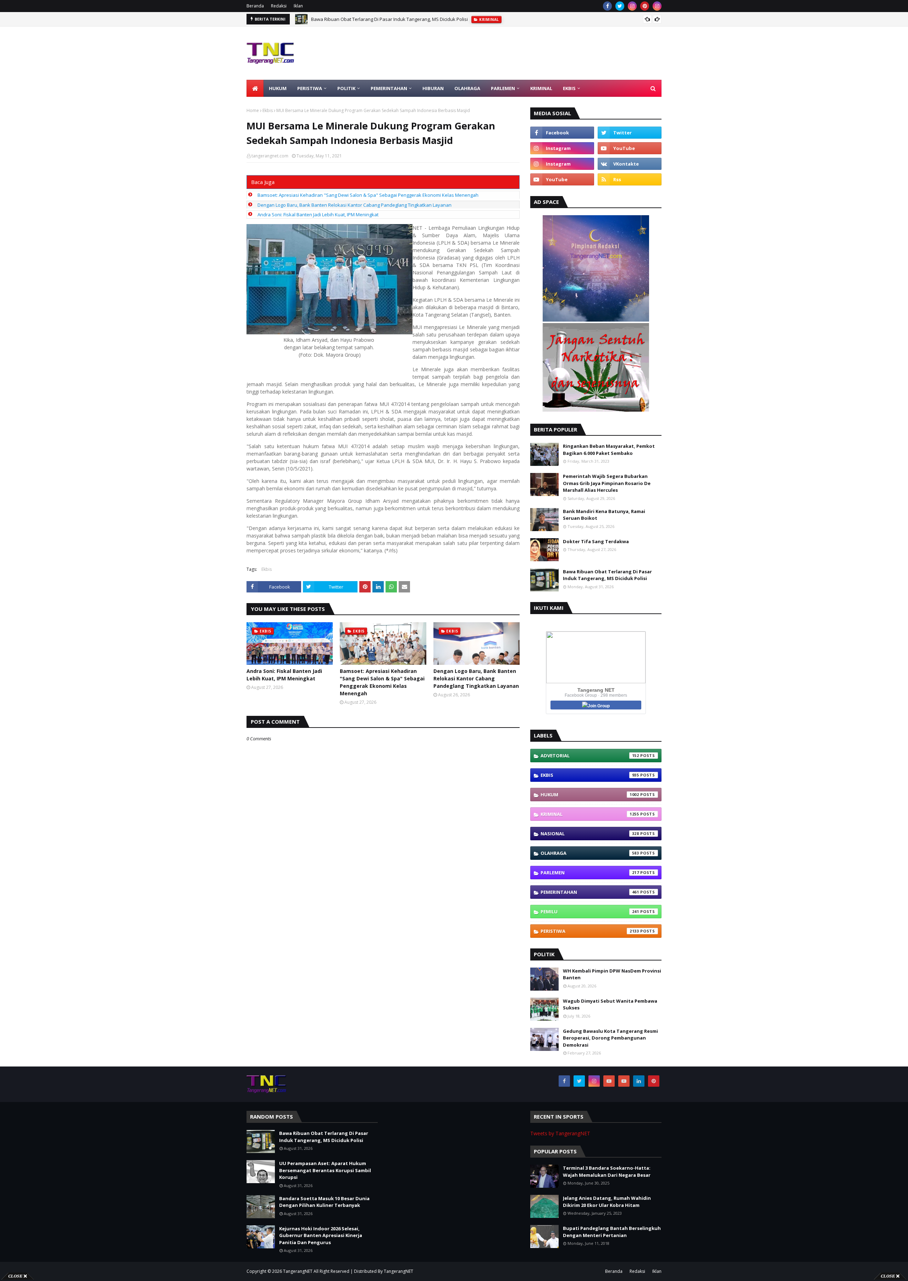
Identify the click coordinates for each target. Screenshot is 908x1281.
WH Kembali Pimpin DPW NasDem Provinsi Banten (612, 974)
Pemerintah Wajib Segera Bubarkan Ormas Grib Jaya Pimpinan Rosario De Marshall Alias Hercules (606, 483)
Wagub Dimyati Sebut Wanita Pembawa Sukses (610, 1004)
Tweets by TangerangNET (560, 1133)
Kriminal (590, 814)
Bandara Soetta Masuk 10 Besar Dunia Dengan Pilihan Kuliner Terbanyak (324, 1202)
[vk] (629, 164)
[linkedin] (638, 1081)
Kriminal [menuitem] (541, 88)
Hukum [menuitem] (278, 88)
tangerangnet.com (269, 156)
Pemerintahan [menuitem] (389, 88)
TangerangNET (297, 1271)
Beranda (255, 6)
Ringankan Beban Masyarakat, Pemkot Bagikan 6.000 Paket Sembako (609, 449)
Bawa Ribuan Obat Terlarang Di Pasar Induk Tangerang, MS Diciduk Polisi (607, 575)
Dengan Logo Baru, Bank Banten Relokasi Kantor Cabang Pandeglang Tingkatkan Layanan (355, 205)
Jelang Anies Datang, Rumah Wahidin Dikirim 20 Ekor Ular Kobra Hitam (607, 1201)
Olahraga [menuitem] (467, 88)
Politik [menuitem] (346, 88)
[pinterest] (644, 6)
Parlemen (590, 872)
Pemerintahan (590, 892)
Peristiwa (590, 931)
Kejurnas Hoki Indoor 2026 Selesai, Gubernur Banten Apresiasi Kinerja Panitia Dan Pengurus (320, 1235)
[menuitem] (255, 88)
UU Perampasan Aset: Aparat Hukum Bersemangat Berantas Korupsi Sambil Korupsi (401, 19)
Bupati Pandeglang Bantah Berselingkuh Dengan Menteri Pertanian (612, 1231)
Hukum (590, 794)
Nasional (590, 833)
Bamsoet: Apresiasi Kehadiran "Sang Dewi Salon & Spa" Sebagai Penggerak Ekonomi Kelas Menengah (368, 195)
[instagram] (632, 6)
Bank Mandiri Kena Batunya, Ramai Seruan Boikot (604, 515)
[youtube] (629, 148)
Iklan (298, 6)
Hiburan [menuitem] (433, 88)
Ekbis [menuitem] (569, 88)
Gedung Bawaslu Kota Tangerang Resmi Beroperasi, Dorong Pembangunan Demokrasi (610, 1038)
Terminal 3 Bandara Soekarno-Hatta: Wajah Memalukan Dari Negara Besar (606, 1171)
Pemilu (590, 911)
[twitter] (619, 6)
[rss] (629, 179)
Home (253, 110)
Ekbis (267, 110)
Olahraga (590, 853)
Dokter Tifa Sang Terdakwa (596, 541)
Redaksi (279, 6)
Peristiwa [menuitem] (309, 88)
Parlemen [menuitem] (503, 88)
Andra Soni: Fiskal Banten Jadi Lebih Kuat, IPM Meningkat (318, 214)
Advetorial (590, 755)
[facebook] (607, 6)
